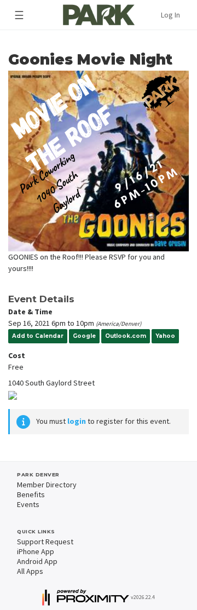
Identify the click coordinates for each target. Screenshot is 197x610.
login (76, 421)
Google (84, 335)
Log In (170, 15)
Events (28, 504)
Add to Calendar (37, 335)
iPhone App (35, 551)
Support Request (45, 541)
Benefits (31, 494)
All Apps (30, 571)
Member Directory (47, 485)
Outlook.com (125, 335)
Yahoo (165, 335)
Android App (37, 561)
